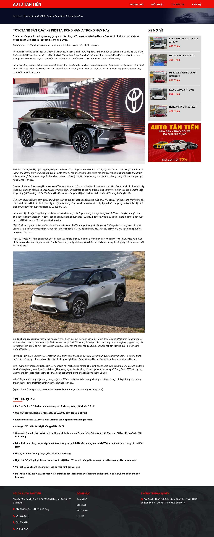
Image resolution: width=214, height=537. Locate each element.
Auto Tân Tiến (27, 4)
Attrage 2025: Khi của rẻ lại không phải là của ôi (39, 426)
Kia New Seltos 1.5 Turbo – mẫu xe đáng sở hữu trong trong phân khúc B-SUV (54, 406)
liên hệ (196, 4)
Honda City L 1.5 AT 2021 (182, 107)
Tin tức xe (82, 510)
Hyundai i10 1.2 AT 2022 (182, 55)
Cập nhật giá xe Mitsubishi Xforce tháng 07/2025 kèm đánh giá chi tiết (51, 413)
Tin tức (17, 16)
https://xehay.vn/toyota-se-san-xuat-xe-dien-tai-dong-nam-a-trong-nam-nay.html (61, 389)
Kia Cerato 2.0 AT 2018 (181, 90)
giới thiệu (157, 4)
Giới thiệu (81, 505)
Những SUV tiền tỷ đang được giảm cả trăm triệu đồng (43, 453)
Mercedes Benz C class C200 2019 (183, 74)
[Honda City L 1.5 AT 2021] (158, 111)
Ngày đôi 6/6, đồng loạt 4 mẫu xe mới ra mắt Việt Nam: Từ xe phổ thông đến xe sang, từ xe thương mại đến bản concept (76, 460)
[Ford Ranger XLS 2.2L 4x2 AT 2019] (158, 43)
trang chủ (137, 4)
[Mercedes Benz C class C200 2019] (158, 77)
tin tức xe (177, 4)
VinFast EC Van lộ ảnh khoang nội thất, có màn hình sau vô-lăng (47, 467)
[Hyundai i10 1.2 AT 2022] (158, 60)
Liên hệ (80, 516)
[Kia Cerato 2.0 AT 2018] (158, 94)
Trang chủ (82, 499)
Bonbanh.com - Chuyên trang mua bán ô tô (163, 502)
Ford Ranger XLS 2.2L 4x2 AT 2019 (183, 40)
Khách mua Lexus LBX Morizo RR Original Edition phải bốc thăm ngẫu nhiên (53, 419)
